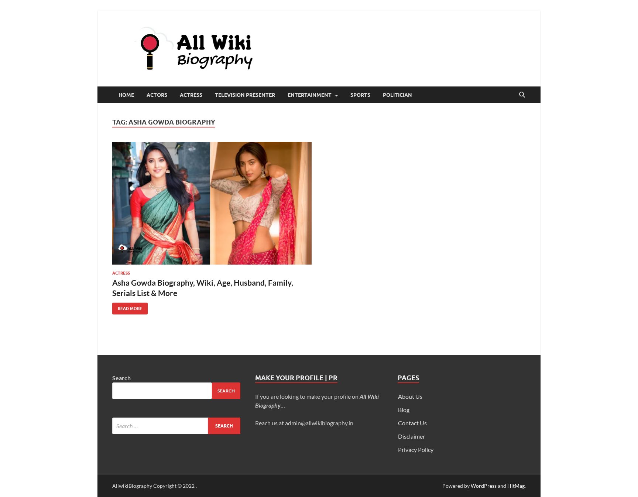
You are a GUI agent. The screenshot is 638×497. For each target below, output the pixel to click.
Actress (191, 95)
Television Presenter (245, 95)
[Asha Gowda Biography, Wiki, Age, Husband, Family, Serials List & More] (212, 203)
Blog (403, 409)
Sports (360, 95)
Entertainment (310, 95)
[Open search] (522, 94)
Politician (397, 95)
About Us (410, 396)
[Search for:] (176, 426)
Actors (157, 95)
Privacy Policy (415, 449)
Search (121, 377)
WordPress (484, 486)
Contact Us (412, 422)
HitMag (516, 486)
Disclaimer (411, 436)
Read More (127, 307)
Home (126, 95)
